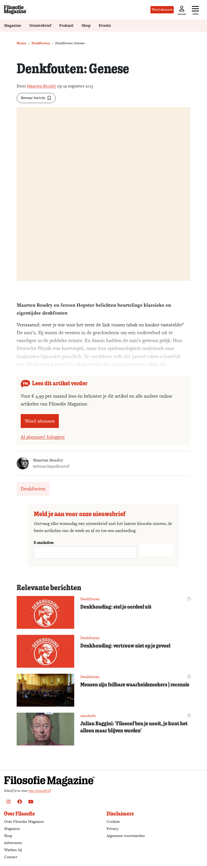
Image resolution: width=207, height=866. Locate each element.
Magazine (12, 25)
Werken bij (13, 849)
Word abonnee (162, 9)
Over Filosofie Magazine (24, 821)
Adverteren (13, 842)
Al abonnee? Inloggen (43, 437)
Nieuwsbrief (40, 25)
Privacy (112, 828)
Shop (86, 25)
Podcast (66, 25)
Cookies (113, 821)
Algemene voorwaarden (126, 835)
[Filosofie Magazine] (15, 9)
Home (21, 43)
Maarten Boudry (41, 86)
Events (105, 25)
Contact (10, 856)
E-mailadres (44, 542)
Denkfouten (41, 43)
